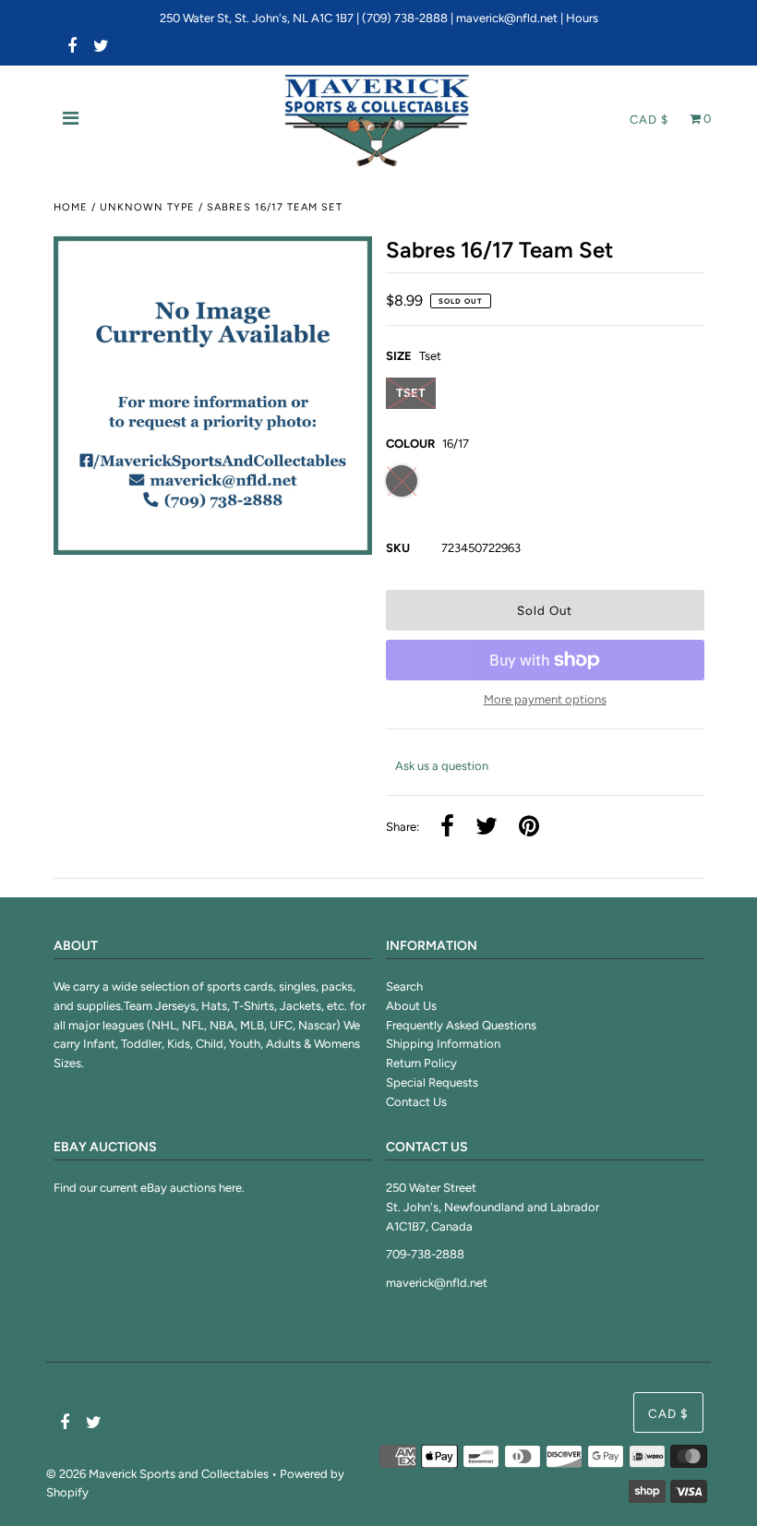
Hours (582, 18)
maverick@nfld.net (507, 18)
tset (411, 393)
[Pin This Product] (529, 827)
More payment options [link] (545, 699)
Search (404, 986)
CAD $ (649, 119)
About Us (411, 1006)
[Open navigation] (71, 120)
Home (71, 207)
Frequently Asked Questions (461, 1025)
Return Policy (421, 1063)
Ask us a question (441, 766)
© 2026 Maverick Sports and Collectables (157, 1474)
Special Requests (432, 1082)
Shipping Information (443, 1044)
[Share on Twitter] (486, 827)
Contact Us (416, 1102)
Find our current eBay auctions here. (149, 1188)
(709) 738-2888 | (409, 18)
